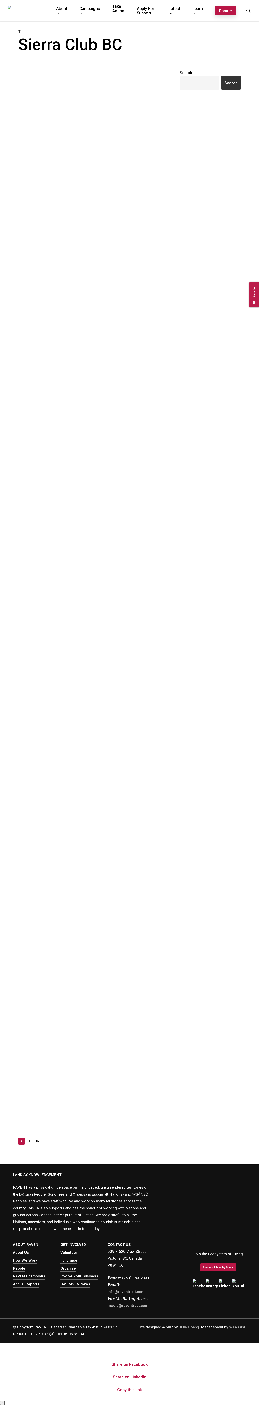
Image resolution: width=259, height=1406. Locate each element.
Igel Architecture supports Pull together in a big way (50, 760)
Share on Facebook (129, 1364)
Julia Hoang (189, 1327)
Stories (50, 258)
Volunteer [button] (68, 1252)
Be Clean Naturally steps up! (47, 442)
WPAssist (237, 1327)
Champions (57, 348)
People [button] (19, 1268)
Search (186, 73)
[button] (218, 1267)
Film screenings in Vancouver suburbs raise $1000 (49, 984)
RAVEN (29, 155)
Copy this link (129, 1390)
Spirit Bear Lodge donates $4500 (52, 1076)
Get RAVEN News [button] (75, 1284)
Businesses (43, 348)
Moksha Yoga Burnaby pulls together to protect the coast (48, 338)
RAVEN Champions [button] (29, 1276)
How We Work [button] (25, 1260)
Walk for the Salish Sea (43, 147)
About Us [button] (21, 1252)
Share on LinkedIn (129, 1377)
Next (38, 1141)
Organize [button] (68, 1268)
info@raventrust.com (126, 1292)
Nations (40, 258)
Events (40, 155)
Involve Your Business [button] (79, 1276)
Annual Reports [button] (26, 1284)
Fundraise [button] (68, 1260)
